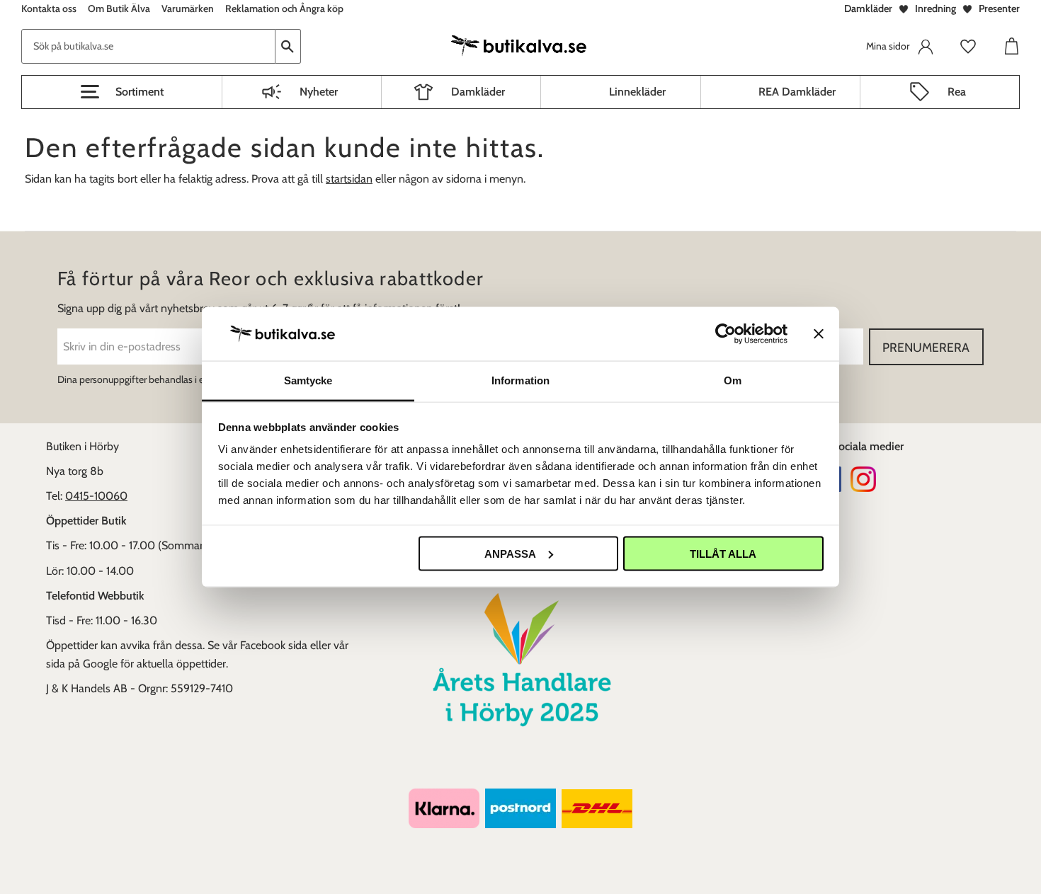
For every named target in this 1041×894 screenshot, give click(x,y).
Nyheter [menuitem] (319, 91)
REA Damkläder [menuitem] (797, 91)
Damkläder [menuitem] (478, 91)
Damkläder (868, 8)
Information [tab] (520, 380)
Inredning (935, 8)
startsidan (349, 178)
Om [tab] (732, 380)
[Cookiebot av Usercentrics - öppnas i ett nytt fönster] (725, 333)
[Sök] (288, 46)
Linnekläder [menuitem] (637, 91)
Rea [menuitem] (957, 91)
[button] (122, 92)
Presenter (999, 8)
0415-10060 (96, 496)
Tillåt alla (723, 553)
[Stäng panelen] (819, 333)
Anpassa (510, 553)
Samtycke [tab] (308, 380)
